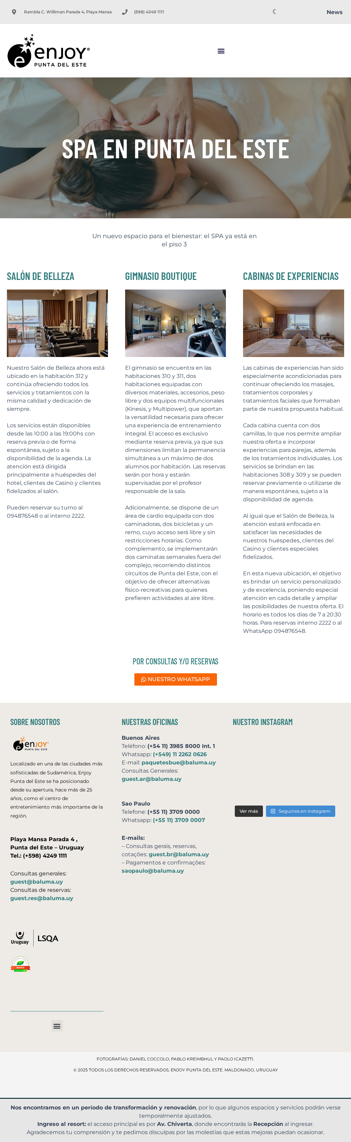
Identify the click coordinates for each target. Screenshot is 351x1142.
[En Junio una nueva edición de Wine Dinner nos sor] (285, 791)
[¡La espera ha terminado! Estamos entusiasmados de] (249, 747)
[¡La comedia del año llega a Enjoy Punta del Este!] (321, 791)
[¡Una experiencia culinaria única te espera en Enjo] (321, 769)
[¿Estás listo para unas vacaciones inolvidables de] (249, 791)
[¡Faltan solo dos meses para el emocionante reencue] (285, 769)
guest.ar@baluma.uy (152, 779)
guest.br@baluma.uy (179, 854)
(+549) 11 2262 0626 (180, 754)
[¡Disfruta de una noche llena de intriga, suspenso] (249, 769)
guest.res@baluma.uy (41, 898)
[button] (221, 51)
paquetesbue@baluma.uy (179, 762)
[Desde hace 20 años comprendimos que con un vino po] (321, 747)
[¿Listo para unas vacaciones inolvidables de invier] (285, 747)
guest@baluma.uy (36, 882)
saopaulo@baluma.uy (153, 871)
